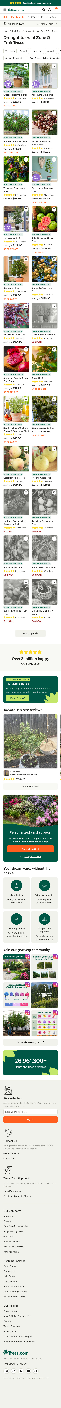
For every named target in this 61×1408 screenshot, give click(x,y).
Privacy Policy (10, 1311)
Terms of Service (11, 1326)
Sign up (30, 1119)
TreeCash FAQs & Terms (15, 1291)
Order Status (9, 1266)
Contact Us (8, 1158)
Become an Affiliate (13, 1246)
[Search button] (43, 9)
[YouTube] (28, 1371)
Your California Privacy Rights (17, 1336)
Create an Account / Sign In (17, 1196)
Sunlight (51, 51)
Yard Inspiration (11, 1251)
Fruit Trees (32, 17)
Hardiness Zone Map (13, 1286)
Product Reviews (11, 1241)
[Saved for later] (26, 66)
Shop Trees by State (13, 1231)
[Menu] (5, 9)
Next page (28, 633)
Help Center (9, 1276)
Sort (25, 51)
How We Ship (10, 1281)
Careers (7, 1221)
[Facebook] (21, 1371)
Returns (7, 1321)
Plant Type (37, 51)
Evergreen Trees (49, 17)
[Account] (49, 9)
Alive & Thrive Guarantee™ (16, 1316)
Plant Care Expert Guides (15, 1226)
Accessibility (9, 1331)
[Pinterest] (36, 1371)
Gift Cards (8, 1236)
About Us (8, 1216)
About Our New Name (14, 1296)
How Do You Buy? (17, 697)
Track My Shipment (12, 1191)
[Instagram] (6, 1371)
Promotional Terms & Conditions (19, 1341)
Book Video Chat (30, 849)
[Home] (16, 9)
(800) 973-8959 (33, 856)
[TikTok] (13, 1371)
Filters (12, 51)
